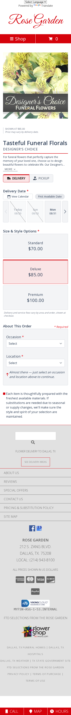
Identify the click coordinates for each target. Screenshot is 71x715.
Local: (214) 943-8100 (35, 560)
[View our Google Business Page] (39, 530)
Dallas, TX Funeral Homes (26, 647)
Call (13, 711)
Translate (47, 5)
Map (37, 711)
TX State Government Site (51, 660)
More (8, 169)
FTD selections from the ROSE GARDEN (35, 618)
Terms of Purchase (47, 674)
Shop (20, 39)
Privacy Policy (18, 674)
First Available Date (50, 196)
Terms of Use (35, 680)
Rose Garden (35, 20)
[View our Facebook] (32, 530)
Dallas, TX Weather (14, 660)
